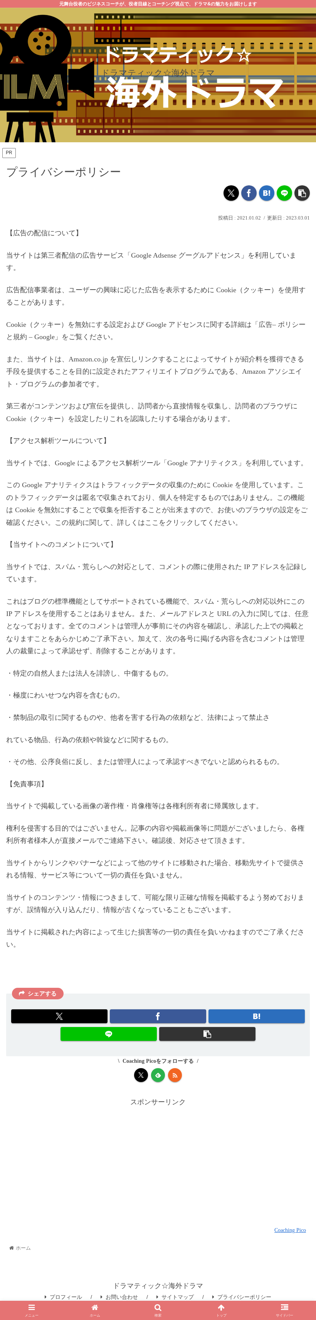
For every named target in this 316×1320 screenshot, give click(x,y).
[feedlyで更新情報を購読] (158, 1075)
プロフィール (66, 1297)
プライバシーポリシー (244, 1297)
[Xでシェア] (231, 193)
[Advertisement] (158, 1162)
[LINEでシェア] (284, 193)
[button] (302, 193)
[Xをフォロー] (141, 1075)
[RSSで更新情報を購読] (175, 1075)
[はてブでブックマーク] (266, 193)
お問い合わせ (122, 1297)
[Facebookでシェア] (249, 193)
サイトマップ (177, 1297)
